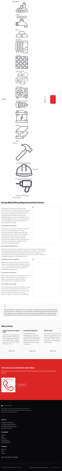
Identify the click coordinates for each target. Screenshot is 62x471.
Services (15, 143)
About (14, 197)
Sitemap (46, 467)
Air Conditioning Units (22, 101)
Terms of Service (40, 467)
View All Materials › (6, 442)
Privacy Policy (33, 467)
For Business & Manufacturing (24, 179)
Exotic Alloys (19, 87)
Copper (18, 14)
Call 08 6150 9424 (8, 379)
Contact (18, 197)
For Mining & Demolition (22, 195)
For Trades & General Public (23, 163)
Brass (17, 30)
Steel (17, 141)
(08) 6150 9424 (45, 101)
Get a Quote (53, 99)
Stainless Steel (20, 71)
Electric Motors (20, 110)
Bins (34, 169)
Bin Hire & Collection (6, 428)
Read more (14, 351)
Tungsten (18, 55)
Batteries (18, 125)
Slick (54, 467)
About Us (3, 449)
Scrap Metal (16, 1)
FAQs (36, 169)
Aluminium (19, 39)
